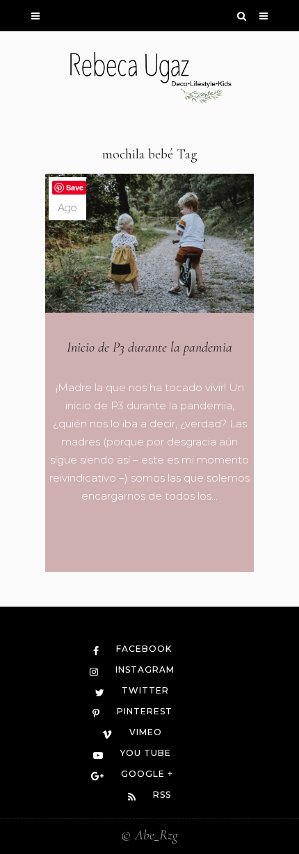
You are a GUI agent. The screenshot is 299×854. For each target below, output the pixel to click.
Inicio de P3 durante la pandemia (149, 347)
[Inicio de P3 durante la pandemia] (149, 243)
